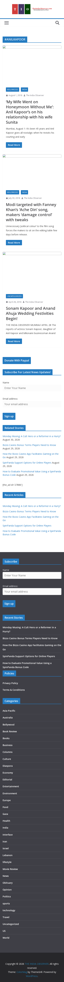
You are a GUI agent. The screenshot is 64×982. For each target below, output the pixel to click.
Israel (6, 848)
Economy (8, 772)
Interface (8, 834)
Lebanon (7, 855)
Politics (7, 896)
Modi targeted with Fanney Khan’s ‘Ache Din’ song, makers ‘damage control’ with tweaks (31, 212)
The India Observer (35, 95)
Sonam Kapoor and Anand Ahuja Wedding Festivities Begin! (30, 313)
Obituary (8, 882)
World (6, 937)
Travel (6, 917)
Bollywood (12, 89)
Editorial (7, 779)
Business (7, 745)
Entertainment (11, 786)
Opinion (7, 889)
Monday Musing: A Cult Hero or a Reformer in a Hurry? (32, 436)
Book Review (10, 731)
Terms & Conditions (14, 689)
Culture (7, 759)
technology (9, 910)
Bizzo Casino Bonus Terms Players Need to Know (29, 445)
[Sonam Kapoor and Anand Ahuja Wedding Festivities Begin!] (32, 271)
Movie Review (10, 869)
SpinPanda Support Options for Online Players (27, 462)
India (24, 89)
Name (6, 382)
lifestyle (7, 862)
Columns (7, 752)
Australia (8, 717)
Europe (7, 800)
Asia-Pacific (9, 710)
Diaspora (8, 765)
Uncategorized (14, 296)
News (6, 875)
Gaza (5, 813)
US (4, 930)
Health (6, 820)
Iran (5, 841)
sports (6, 903)
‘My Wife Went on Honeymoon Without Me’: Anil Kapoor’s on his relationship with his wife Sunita (30, 112)
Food (5, 807)
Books (6, 738)
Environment (10, 793)
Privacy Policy (10, 683)
